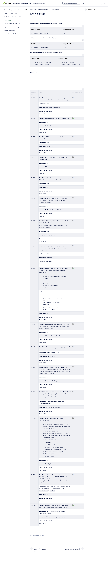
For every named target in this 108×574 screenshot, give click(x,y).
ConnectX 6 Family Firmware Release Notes (33, 3)
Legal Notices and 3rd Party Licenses (13, 33)
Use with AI (90, 9)
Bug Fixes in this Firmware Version (12, 16)
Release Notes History (9, 30)
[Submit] (83, 3)
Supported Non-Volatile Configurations (13, 27)
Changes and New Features (10, 13)
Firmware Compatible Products (11, 10)
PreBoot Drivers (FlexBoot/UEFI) (12, 23)
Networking (16, 3)
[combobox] (92, 3)
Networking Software (42, 9)
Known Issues (7, 20)
